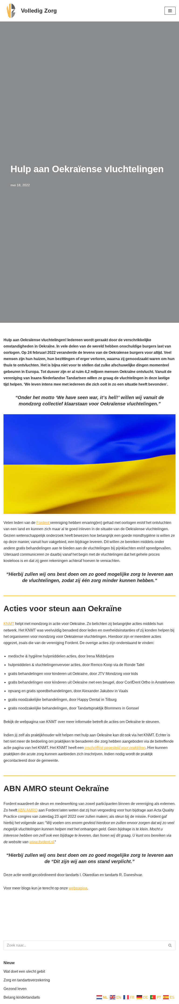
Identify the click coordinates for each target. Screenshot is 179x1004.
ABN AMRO (28, 810)
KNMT (8, 624)
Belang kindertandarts (21, 997)
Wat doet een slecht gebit (24, 971)
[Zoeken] (170, 945)
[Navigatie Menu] (170, 11)
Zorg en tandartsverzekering (26, 980)
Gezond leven (15, 989)
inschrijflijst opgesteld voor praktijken (115, 748)
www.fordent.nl (41, 842)
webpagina (78, 888)
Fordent (43, 523)
